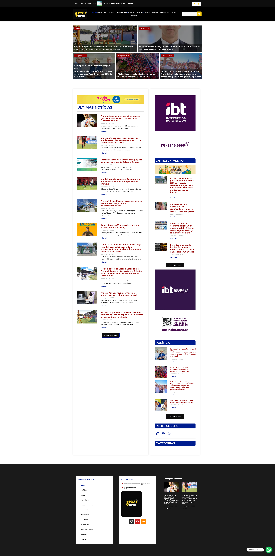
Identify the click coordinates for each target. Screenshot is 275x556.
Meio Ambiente (164, 12)
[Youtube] (163, 433)
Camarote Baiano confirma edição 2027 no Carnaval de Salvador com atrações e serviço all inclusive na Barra (182, 228)
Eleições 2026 (80, 56)
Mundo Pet (155, 12)
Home (94, 12)
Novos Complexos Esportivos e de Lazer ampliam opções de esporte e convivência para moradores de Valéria (122, 314)
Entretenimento (122, 12)
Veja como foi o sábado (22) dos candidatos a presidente (181, 401)
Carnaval (134, 15)
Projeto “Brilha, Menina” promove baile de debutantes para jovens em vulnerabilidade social (122, 203)
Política (99, 12)
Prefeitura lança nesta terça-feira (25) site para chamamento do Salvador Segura (121, 161)
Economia (131, 12)
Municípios (112, 12)
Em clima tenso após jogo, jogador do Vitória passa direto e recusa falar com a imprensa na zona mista (121, 140)
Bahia (105, 12)
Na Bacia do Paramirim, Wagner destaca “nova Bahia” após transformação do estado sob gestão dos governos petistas (182, 386)
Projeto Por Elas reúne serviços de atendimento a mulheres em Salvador (120, 294)
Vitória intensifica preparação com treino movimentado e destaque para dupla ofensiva (121, 181)
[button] (111, 335)
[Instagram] (169, 433)
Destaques (139, 12)
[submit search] (199, 14)
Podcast (173, 12)
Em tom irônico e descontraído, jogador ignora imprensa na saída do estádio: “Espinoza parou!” (120, 118)
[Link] (157, 433)
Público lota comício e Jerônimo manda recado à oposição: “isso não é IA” (181, 369)
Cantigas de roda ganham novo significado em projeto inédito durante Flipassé (182, 208)
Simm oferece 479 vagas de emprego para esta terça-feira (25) (120, 226)
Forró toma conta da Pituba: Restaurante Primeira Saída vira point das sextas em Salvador (182, 248)
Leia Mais (104, 131)
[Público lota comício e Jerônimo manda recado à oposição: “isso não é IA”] (137, 66)
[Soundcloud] (143, 521)
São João (147, 12)
